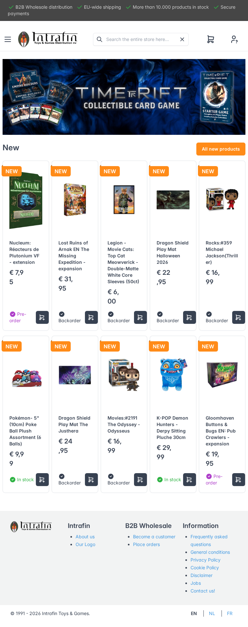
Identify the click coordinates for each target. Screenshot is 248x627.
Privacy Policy (206, 559)
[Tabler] (48, 39)
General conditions (210, 552)
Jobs (196, 583)
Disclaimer (201, 575)
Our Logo (85, 544)
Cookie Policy (205, 567)
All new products (221, 149)
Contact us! (203, 590)
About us (85, 536)
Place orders (146, 544)
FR (229, 613)
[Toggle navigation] (8, 39)
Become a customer (154, 536)
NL (212, 613)
